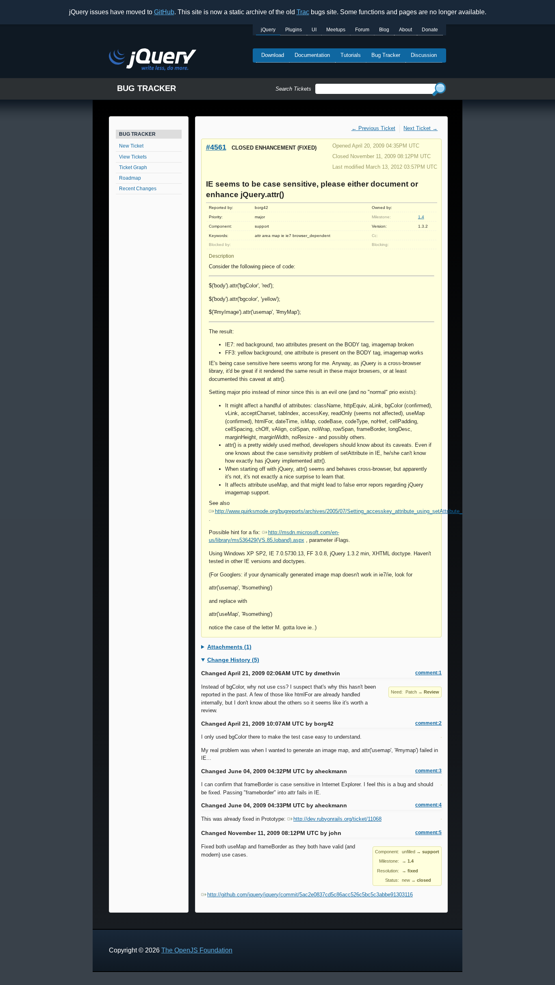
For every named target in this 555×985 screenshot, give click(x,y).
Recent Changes (137, 188)
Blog (384, 30)
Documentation (312, 55)
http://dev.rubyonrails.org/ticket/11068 (337, 819)
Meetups (335, 30)
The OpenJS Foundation (196, 950)
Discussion (424, 55)
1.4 (421, 217)
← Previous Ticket (373, 128)
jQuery (268, 30)
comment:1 (428, 673)
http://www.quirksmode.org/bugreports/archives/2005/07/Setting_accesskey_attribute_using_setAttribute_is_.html (348, 511)
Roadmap (130, 178)
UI (314, 30)
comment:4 (428, 805)
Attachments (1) (229, 647)
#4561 (216, 147)
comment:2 (428, 723)
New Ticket (131, 146)
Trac (303, 12)
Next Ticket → (420, 128)
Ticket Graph (133, 167)
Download (272, 55)
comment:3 (428, 771)
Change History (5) (233, 660)
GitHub (164, 12)
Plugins (293, 30)
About (405, 30)
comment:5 (428, 832)
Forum (362, 30)
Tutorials (350, 55)
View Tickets (133, 157)
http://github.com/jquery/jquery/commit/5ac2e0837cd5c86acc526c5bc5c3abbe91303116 (310, 895)
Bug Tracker (385, 55)
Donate (430, 30)
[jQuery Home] (152, 60)
